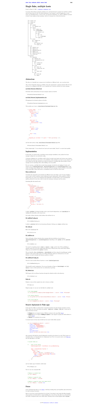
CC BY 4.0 (52, 402)
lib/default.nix (33, 276)
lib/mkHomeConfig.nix (34, 263)
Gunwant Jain (46, 402)
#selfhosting (45, 9)
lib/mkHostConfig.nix (34, 221)
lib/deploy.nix (32, 366)
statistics (56, 402)
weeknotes (34, 2)
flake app (68, 337)
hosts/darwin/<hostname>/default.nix (38, 145)
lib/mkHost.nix (32, 244)
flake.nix (31, 285)
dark (71, 2)
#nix (50, 9)
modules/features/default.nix (36, 94)
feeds (45, 2)
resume (42, 2)
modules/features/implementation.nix (38, 103)
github (38, 2)
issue (62, 313)
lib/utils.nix (32, 232)
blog (30, 2)
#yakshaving (40, 9)
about (27, 2)
